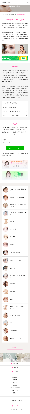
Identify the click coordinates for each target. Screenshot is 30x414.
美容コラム (15, 390)
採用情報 (15, 393)
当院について (15, 377)
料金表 (15, 382)
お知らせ (15, 385)
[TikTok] (15, 406)
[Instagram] (12, 406)
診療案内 (15, 379)
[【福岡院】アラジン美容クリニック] (6, 2)
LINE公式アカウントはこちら (15, 148)
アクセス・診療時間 (15, 387)
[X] (17, 406)
